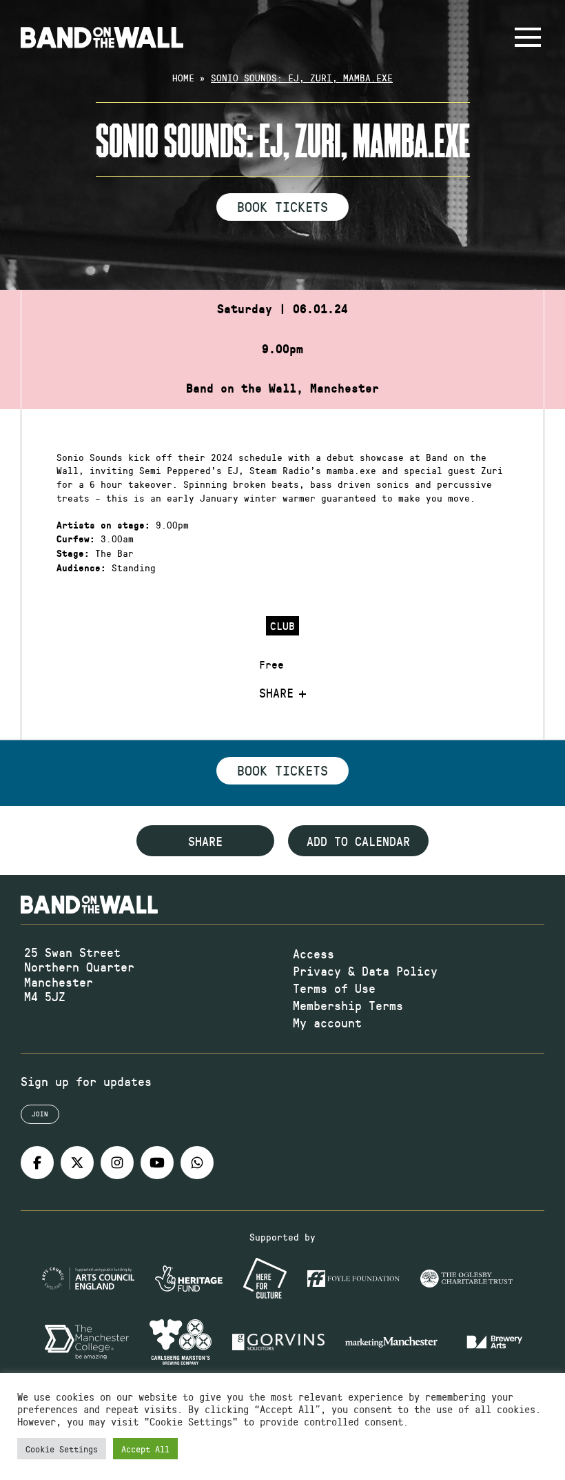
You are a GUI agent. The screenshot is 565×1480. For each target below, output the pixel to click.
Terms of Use (334, 988)
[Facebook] (37, 1162)
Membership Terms (348, 1005)
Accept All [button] (145, 1448)
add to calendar (358, 841)
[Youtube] (157, 1162)
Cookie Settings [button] (61, 1448)
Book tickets (282, 770)
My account (327, 1022)
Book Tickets (282, 206)
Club (282, 625)
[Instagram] (117, 1162)
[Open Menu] (527, 37)
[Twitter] (77, 1162)
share (205, 841)
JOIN (40, 1113)
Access (313, 953)
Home (183, 77)
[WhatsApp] (197, 1162)
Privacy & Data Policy (365, 971)
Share (276, 693)
